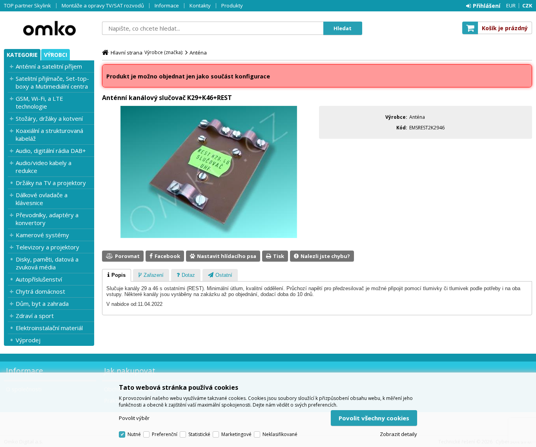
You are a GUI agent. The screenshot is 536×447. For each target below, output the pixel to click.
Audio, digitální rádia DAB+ (51, 150)
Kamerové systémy (42, 235)
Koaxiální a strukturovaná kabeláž (49, 134)
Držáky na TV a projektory (51, 183)
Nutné (134, 434)
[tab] (116, 275)
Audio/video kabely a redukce (43, 166)
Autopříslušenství (39, 279)
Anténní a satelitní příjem (49, 66)
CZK (527, 5)
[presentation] (116, 275)
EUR (511, 5)
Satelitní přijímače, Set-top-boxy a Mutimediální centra (52, 82)
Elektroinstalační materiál (49, 328)
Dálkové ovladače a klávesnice (41, 199)
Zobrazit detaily (398, 434)
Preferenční (164, 434)
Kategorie (22, 54)
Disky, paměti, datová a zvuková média (47, 263)
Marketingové (236, 434)
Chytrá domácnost (40, 291)
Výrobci (55, 54)
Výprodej (28, 340)
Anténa (198, 52)
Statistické (199, 434)
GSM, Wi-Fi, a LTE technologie (39, 102)
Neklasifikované (280, 434)
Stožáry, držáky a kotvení (49, 118)
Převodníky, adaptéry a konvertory (47, 219)
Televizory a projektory (47, 247)
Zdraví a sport (35, 316)
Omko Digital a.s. (49, 28)
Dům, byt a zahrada (42, 303)
